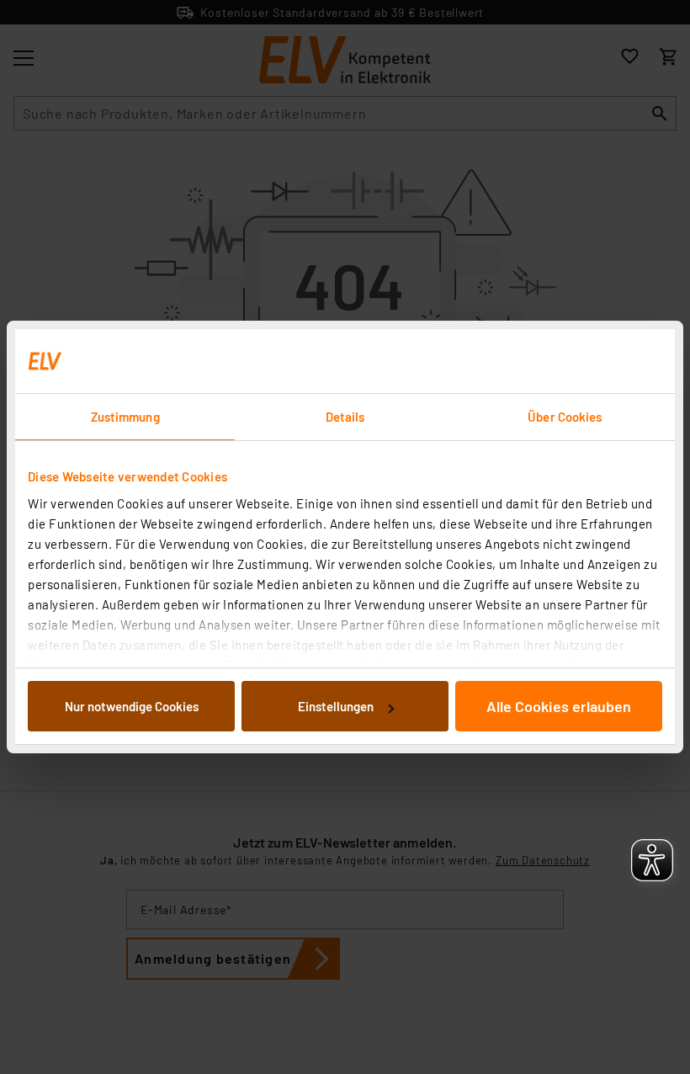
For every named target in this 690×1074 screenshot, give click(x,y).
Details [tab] (345, 416)
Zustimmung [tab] (125, 416)
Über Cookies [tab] (565, 416)
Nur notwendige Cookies (132, 706)
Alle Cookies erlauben (558, 706)
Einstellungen (336, 706)
